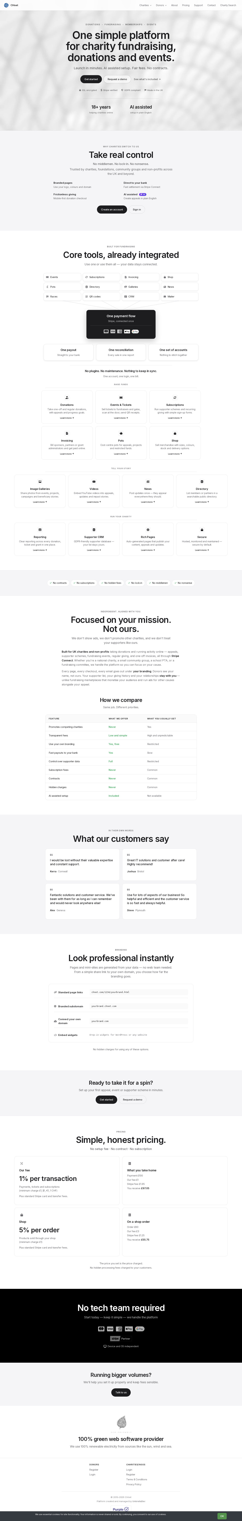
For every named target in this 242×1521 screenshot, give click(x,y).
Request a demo (117, 79)
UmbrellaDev (138, 1501)
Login (92, 1474)
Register (93, 1469)
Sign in (137, 209)
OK (222, 1516)
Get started (91, 79)
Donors (160, 5)
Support (198, 5)
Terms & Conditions (136, 1479)
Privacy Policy (133, 1484)
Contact (211, 5)
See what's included (146, 79)
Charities (144, 5)
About (174, 5)
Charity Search (228, 5)
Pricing (185, 5)
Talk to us (121, 1392)
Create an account (112, 209)
